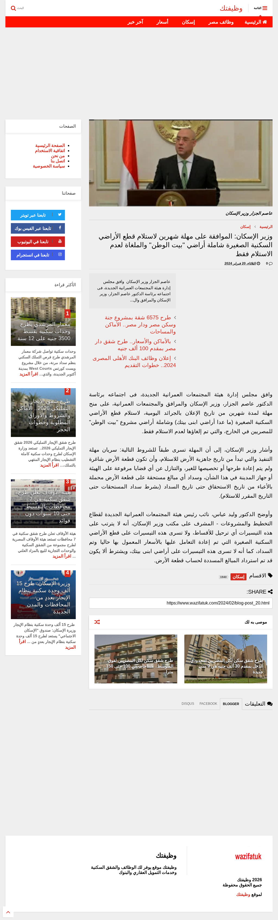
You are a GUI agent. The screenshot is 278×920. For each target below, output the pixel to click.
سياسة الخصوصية (49, 166)
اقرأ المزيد (29, 374)
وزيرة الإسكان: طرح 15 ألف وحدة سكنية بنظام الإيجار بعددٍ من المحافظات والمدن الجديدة (43, 597)
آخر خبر (135, 22)
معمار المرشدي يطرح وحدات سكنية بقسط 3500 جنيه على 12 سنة (43, 331)
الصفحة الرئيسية (50, 145)
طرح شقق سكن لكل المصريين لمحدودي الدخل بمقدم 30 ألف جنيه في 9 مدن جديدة (226, 666)
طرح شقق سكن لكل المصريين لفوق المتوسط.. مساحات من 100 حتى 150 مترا (139, 666)
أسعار (162, 22)
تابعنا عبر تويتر (33, 215)
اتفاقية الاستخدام (50, 150)
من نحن (58, 155)
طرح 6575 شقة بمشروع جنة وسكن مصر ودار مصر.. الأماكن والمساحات (140, 324)
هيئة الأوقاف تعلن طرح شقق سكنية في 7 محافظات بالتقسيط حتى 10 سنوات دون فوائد (44, 506)
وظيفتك (231, 8)
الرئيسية (254, 22)
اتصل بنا (58, 161)
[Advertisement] (139, 73)
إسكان (188, 22)
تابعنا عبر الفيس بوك (33, 228)
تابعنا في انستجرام (33, 255)
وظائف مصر (221, 22)
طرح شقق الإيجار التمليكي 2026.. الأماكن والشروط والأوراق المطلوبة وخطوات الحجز (43, 415)
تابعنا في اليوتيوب (32, 241)
